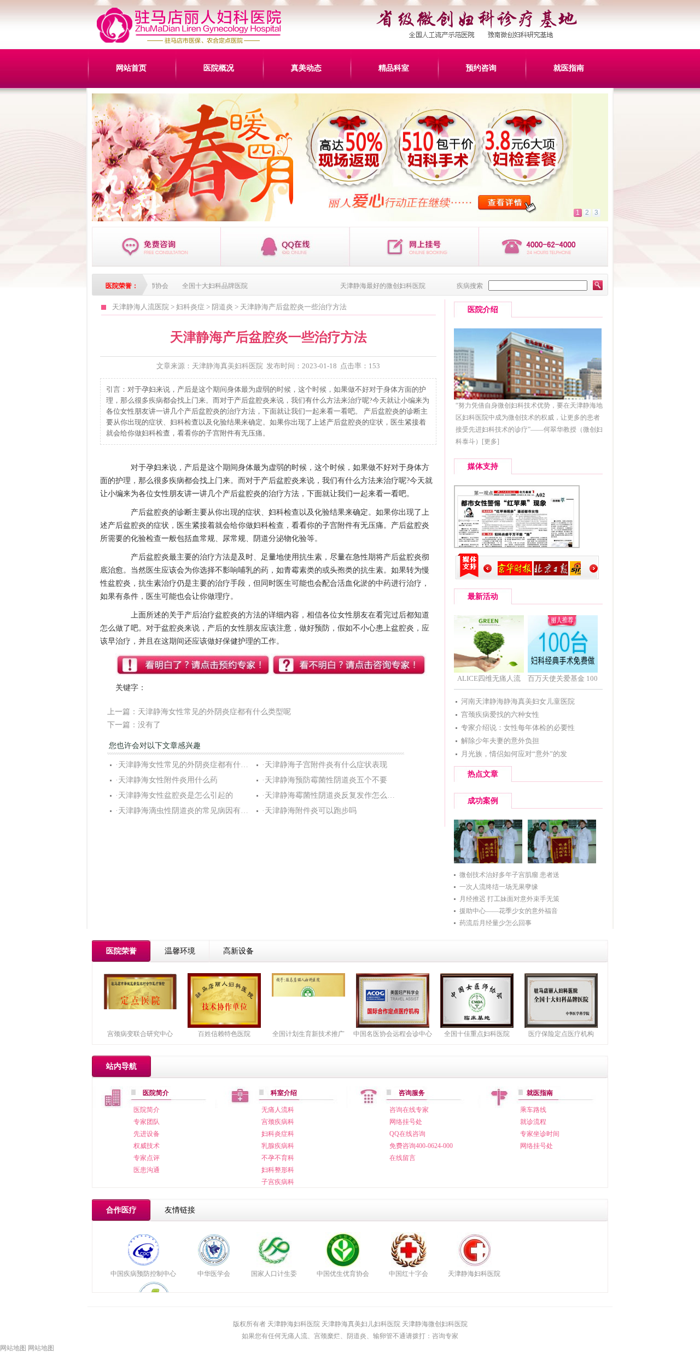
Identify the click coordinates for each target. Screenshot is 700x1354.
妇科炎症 (190, 307)
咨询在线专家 (409, 1110)
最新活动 (483, 596)
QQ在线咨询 (407, 1134)
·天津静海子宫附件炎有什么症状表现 (324, 765)
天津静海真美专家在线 (285, 247)
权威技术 (146, 1146)
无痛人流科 (277, 1110)
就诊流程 (533, 1122)
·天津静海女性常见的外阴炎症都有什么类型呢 (193, 765)
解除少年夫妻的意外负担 (500, 741)
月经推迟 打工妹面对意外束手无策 (509, 899)
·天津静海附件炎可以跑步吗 (309, 810)
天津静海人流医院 (140, 307)
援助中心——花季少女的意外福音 (508, 911)
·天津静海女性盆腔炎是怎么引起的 (174, 795)
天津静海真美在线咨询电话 (543, 247)
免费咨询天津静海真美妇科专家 (156, 247)
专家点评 (146, 1158)
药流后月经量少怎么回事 (495, 923)
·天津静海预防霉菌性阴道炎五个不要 (324, 780)
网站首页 (131, 68)
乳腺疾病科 (277, 1146)
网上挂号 (414, 247)
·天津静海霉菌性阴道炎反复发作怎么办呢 (332, 795)
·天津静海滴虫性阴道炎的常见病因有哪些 (185, 810)
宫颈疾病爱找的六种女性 (500, 714)
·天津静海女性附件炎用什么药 (166, 780)
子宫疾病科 (277, 1182)
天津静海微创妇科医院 (435, 1324)
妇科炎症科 (277, 1134)
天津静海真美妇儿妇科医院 (361, 1324)
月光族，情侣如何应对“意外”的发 (514, 754)
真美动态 (306, 68)
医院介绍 (483, 309)
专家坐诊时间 (539, 1134)
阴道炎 (222, 307)
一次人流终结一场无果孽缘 (498, 887)
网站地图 (13, 1348)
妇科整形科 (277, 1170)
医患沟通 (146, 1170)
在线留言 (402, 1158)
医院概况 (218, 68)
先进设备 (146, 1134)
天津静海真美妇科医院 (227, 366)
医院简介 (146, 1110)
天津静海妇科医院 (474, 1274)
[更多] (490, 441)
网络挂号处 (405, 1122)
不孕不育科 (277, 1158)
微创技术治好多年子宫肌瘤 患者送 (509, 875)
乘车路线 (533, 1110)
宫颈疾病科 (277, 1122)
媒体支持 (483, 466)
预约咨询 (481, 68)
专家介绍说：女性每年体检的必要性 (518, 727)
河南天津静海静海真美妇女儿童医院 (518, 701)
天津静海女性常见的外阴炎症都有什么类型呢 (214, 712)
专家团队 (146, 1122)
